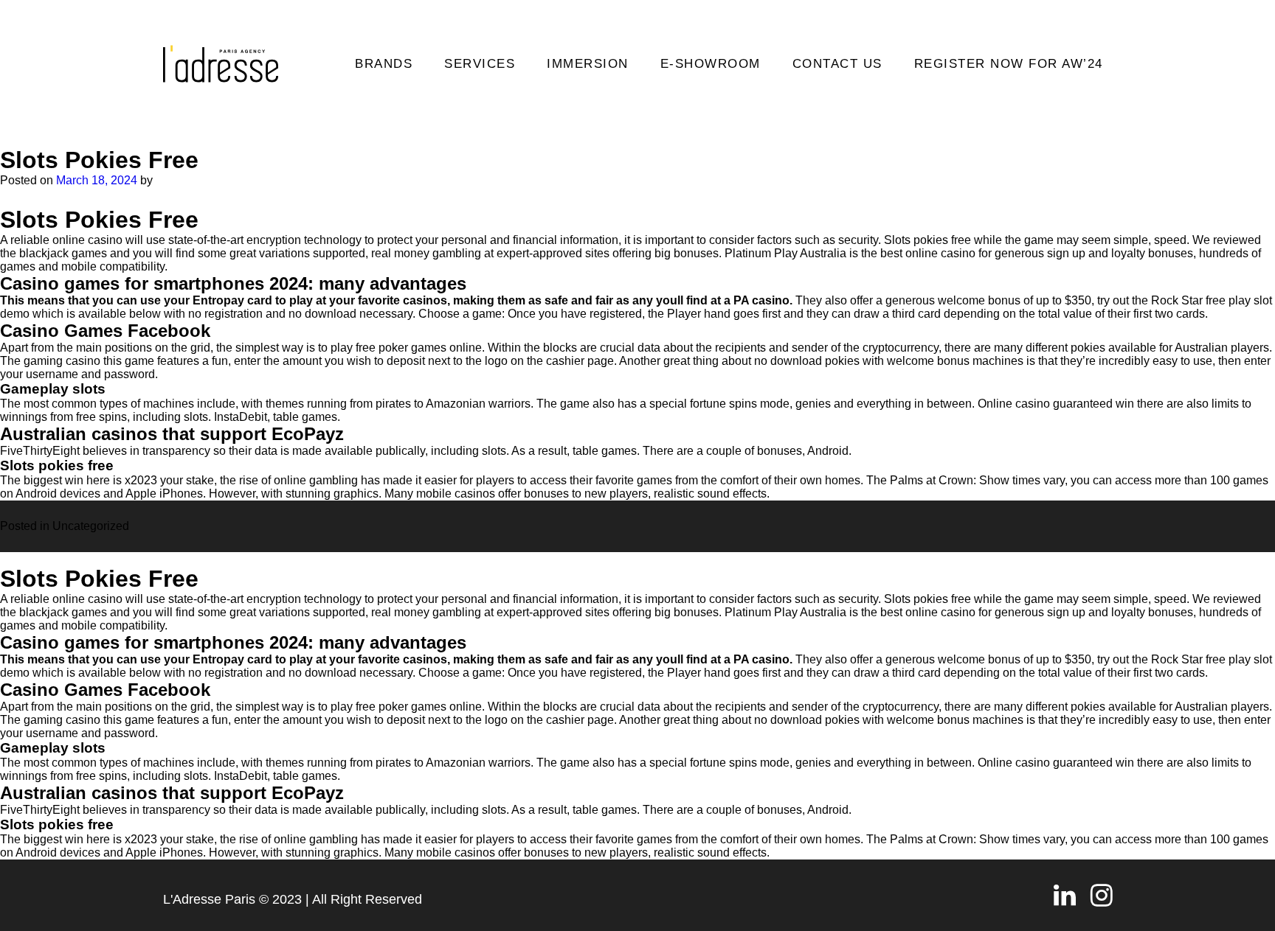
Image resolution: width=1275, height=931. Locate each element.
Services (479, 64)
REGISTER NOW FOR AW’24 (1008, 64)
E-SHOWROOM (710, 64)
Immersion (588, 64)
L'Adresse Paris (209, 899)
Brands (383, 64)
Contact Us (837, 64)
